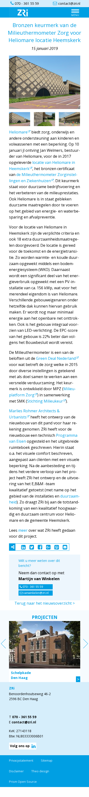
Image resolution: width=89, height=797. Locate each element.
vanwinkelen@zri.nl (36, 593)
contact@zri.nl (24, 722)
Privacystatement (21, 760)
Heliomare (18, 132)
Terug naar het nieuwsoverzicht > (44, 603)
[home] (21, 12)
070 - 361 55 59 (32, 587)
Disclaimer (16, 771)
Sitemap (46, 760)
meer (23, 530)
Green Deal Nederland (56, 358)
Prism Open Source (23, 781)
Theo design (40, 771)
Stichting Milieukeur (45, 401)
